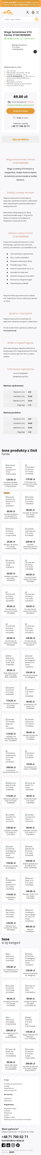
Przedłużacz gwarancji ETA (13, 1084)
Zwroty (6, 1115)
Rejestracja (8, 1101)
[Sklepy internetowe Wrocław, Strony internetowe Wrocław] (12, 1152)
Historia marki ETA (10, 1090)
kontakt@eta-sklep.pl (13, 1140)
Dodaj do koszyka (20, 111)
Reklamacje (8, 1113)
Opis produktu (20, 139)
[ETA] (7, 12)
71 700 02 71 (15, 1136)
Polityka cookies (9, 1117)
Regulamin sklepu (10, 1108)
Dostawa (7, 1111)
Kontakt (6, 1086)
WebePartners (9, 1088)
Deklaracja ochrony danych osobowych (17, 1119)
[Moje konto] (27, 12)
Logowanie (8, 1098)
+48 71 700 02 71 (20, 126)
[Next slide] (35, 51)
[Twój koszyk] (33, 12)
